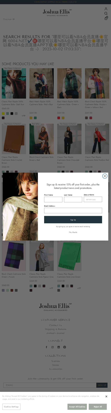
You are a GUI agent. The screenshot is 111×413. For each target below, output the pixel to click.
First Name (48, 195)
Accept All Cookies (77, 406)
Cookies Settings (11, 406)
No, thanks (73, 232)
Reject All (98, 406)
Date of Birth (89, 195)
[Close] (106, 396)
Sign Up (73, 219)
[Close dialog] (104, 176)
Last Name (68, 195)
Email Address (49, 206)
